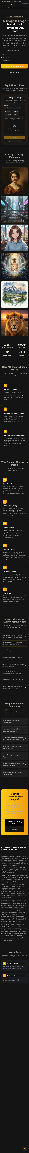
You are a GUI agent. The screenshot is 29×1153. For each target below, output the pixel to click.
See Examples (14, 72)
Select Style (6, 105)
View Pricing (14, 829)
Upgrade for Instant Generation (14, 141)
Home (3, 7)
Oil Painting (9, 107)
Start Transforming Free (13, 66)
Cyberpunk (7, 111)
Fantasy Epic (8, 114)
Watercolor (15, 111)
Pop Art (15, 114)
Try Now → (25, 3)
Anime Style (17, 107)
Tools (9, 7)
